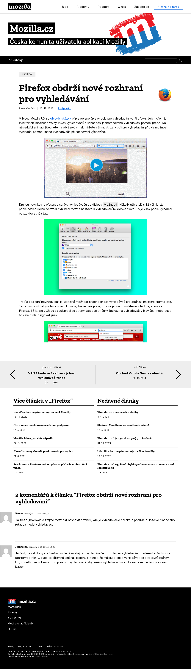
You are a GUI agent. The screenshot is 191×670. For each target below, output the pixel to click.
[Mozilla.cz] (22, 603)
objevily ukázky (60, 118)
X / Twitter (14, 617)
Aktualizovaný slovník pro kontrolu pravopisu (43, 451)
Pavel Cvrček (27, 108)
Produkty (82, 7)
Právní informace (54, 646)
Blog (65, 7)
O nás (122, 7)
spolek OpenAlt (42, 656)
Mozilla (19, 6)
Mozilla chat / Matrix (20, 623)
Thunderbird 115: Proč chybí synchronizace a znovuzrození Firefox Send (135, 466)
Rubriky (17, 60)
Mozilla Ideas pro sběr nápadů (33, 438)
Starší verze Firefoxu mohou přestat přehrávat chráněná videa (50, 466)
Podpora (103, 7)
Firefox (27, 74)
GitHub (12, 629)
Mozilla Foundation (64, 651)
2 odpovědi (64, 108)
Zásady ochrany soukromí (19, 646)
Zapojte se (141, 7)
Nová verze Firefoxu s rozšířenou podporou (41, 425)
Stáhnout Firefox (168, 6)
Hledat (180, 60)
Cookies (39, 646)
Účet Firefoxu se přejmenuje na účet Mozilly (42, 412)
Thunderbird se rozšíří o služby (117, 412)
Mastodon (14, 606)
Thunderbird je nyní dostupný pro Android (125, 438)
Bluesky (13, 612)
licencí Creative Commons (100, 654)
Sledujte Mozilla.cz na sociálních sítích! (123, 425)
